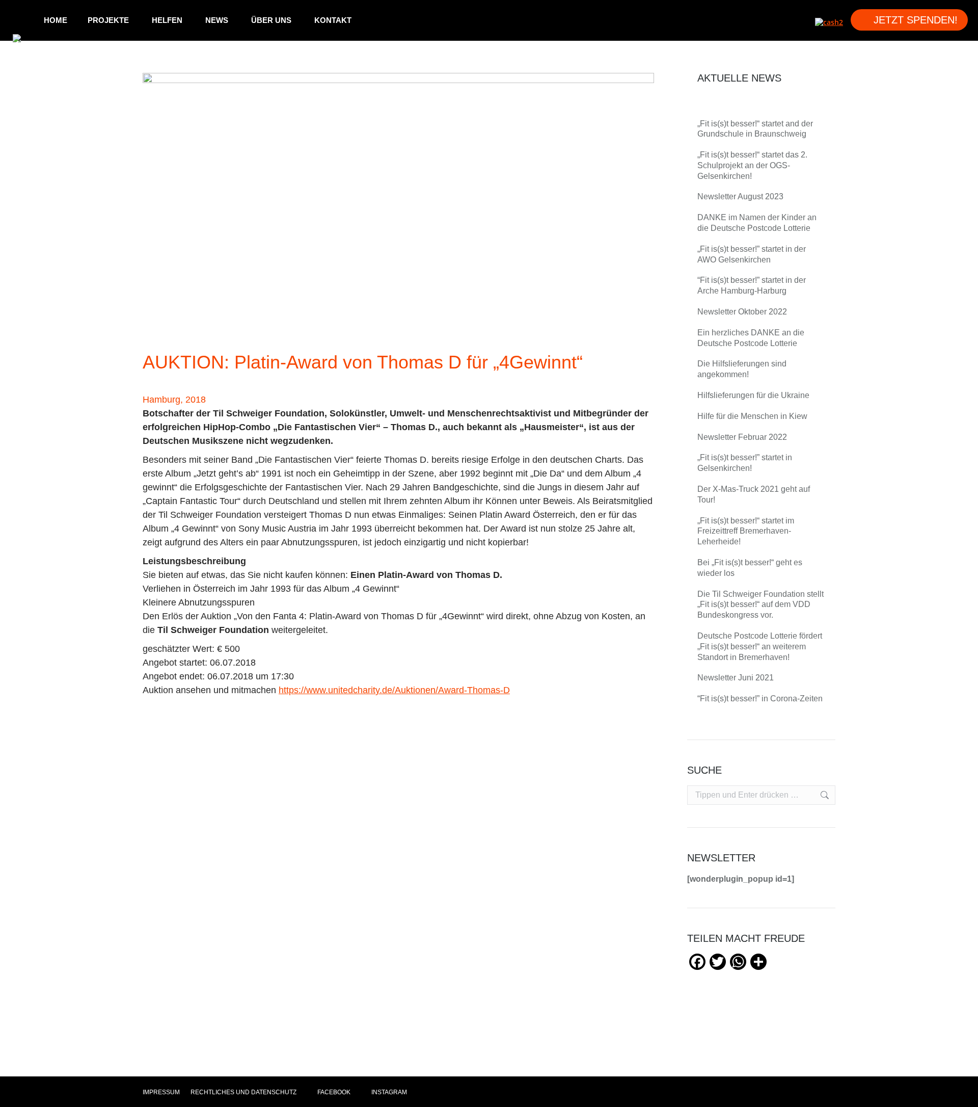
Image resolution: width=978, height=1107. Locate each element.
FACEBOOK (333, 1092)
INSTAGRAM (388, 1092)
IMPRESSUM (161, 1092)
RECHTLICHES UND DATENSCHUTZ (243, 1092)
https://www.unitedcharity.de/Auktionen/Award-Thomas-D (394, 690)
